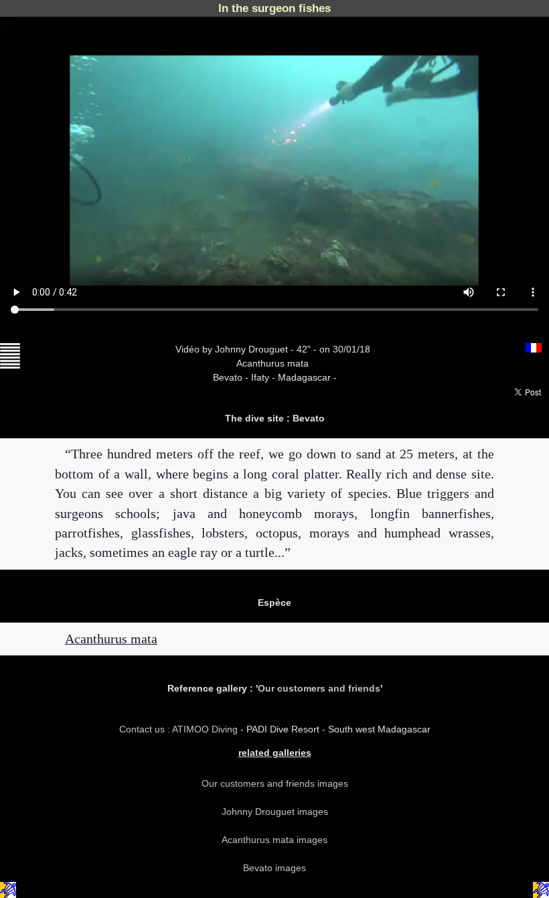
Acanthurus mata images (274, 839)
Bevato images (274, 867)
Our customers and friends (319, 688)
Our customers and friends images (275, 783)
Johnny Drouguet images (275, 811)
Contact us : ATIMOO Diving (179, 729)
